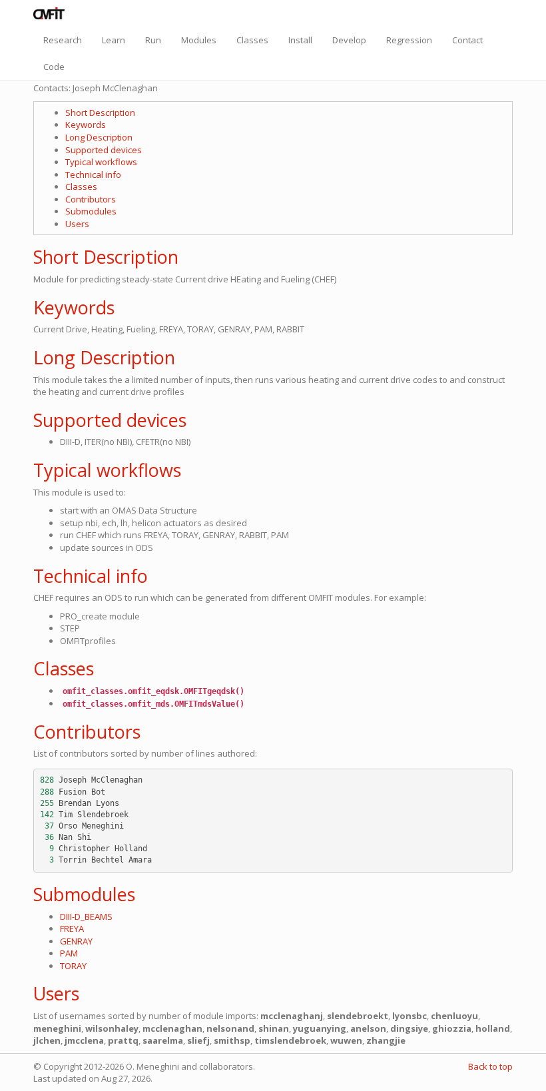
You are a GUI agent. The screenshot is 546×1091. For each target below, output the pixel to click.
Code (54, 67)
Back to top (490, 1066)
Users (77, 224)
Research (62, 40)
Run (153, 40)
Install (300, 40)
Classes (252, 40)
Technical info (93, 175)
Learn (113, 40)
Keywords (85, 125)
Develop (349, 40)
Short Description (100, 113)
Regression (409, 40)
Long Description (99, 137)
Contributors (90, 199)
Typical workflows (101, 162)
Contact (467, 40)
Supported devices (103, 150)
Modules (198, 40)
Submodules (91, 211)
